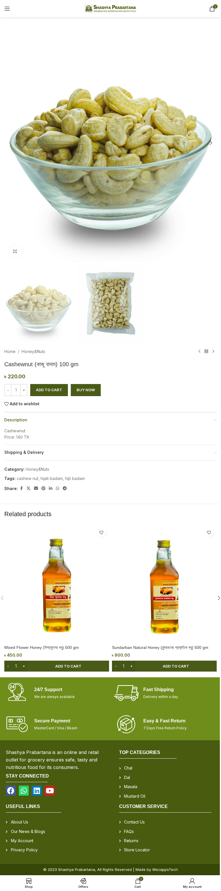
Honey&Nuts (33, 351)
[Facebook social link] (21, 488)
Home (10, 351)
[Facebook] (11, 791)
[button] (10, 142)
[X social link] (28, 488)
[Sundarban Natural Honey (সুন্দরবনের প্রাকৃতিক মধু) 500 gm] (164, 583)
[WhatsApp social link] (57, 488)
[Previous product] (199, 351)
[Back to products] (206, 351)
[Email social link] (36, 488)
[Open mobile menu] (7, 8)
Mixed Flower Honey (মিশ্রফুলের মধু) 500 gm (41, 647)
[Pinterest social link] (43, 488)
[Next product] (213, 351)
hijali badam (52, 478)
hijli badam (75, 478)
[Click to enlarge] (15, 251)
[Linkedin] (37, 791)
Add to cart (49, 389)
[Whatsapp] (24, 791)
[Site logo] (110, 8)
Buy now (86, 389)
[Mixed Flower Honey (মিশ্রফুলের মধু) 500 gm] (56, 583)
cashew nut (27, 478)
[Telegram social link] (64, 488)
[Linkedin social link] (50, 488)
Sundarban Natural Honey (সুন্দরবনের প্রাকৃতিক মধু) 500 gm (160, 647)
